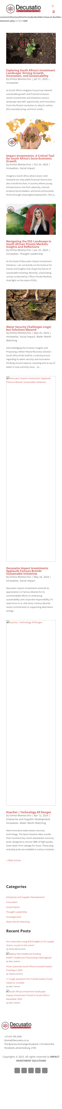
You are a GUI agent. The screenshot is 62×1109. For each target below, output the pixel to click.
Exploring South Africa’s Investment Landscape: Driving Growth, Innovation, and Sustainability (30, 73)
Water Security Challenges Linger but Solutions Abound (28, 328)
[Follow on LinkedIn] (38, 1070)
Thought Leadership (31, 253)
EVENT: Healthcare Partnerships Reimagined (28, 957)
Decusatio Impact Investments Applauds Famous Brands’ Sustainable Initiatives (27, 571)
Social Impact (27, 168)
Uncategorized (13, 916)
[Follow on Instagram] (31, 1070)
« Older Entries (13, 860)
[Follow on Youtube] (45, 1070)
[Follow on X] (24, 1070)
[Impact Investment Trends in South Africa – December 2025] (25, 991)
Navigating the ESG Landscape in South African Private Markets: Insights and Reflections (28, 244)
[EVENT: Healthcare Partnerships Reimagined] (23, 954)
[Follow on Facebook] (17, 1070)
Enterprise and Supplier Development (28, 819)
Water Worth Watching (33, 823)
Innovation (12, 82)
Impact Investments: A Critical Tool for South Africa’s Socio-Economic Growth (30, 158)
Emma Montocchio (20, 79)
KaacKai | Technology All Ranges (28, 812)
